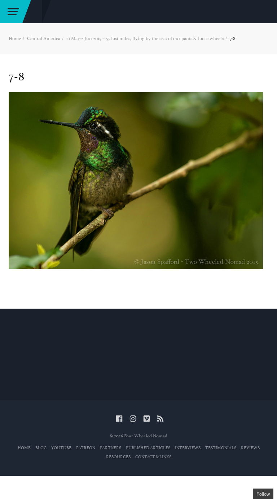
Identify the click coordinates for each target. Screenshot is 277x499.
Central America (43, 38)
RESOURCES (118, 457)
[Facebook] (119, 419)
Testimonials (220, 448)
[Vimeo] (146, 419)
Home (15, 38)
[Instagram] (132, 419)
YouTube (61, 448)
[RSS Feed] (160, 419)
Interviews (188, 448)
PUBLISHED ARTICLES (148, 448)
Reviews (250, 448)
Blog (41, 448)
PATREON (85, 448)
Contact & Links (153, 457)
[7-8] (138, 180)
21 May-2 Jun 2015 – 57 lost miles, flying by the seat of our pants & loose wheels (145, 38)
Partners (110, 448)
